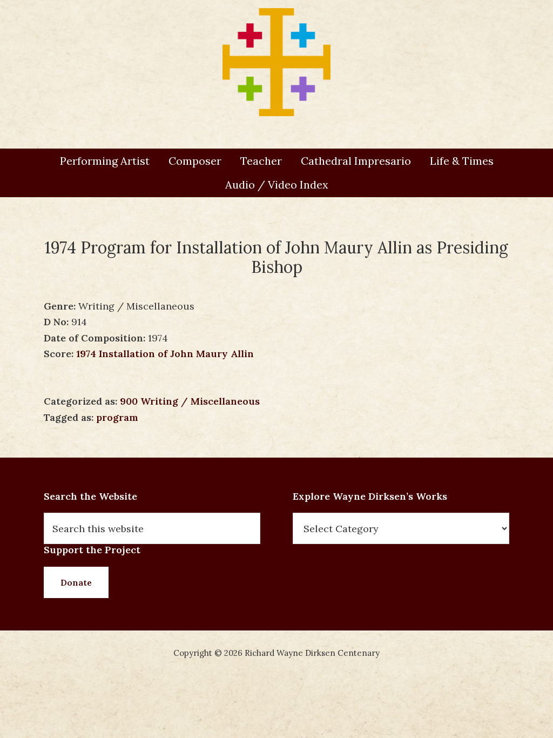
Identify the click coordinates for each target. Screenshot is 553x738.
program (117, 417)
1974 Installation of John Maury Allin (165, 353)
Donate (76, 582)
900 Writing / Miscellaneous (190, 401)
